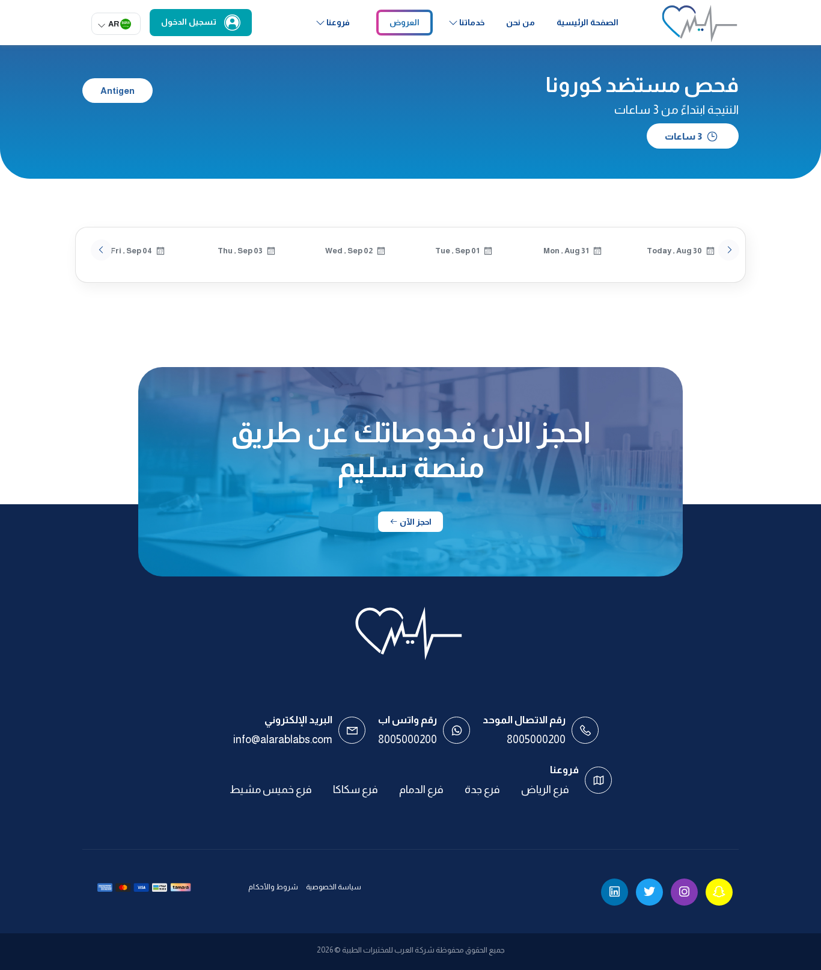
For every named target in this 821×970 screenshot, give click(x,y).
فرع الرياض (545, 789)
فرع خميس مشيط (271, 789)
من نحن (520, 22)
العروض (404, 22)
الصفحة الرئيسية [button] (587, 22)
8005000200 (536, 740)
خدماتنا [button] (471, 22)
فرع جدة (482, 789)
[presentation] (101, 250)
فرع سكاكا (355, 789)
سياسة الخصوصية (333, 887)
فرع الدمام (421, 789)
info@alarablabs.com (282, 740)
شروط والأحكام (273, 887)
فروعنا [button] (338, 22)
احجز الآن (415, 522)
